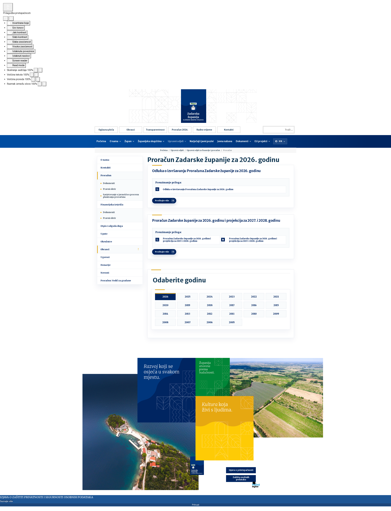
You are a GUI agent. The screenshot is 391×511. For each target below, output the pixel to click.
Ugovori (105, 257)
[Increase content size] (40, 70)
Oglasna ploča (106, 129)
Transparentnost (155, 129)
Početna (101, 141)
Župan (128, 141)
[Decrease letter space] (40, 84)
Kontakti (229, 129)
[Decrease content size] (36, 70)
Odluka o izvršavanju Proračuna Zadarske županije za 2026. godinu (206, 171)
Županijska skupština (150, 141)
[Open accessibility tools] (8, 7)
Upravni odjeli (175, 141)
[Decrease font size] (32, 74)
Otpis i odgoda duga (111, 226)
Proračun (105, 175)
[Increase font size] (36, 74)
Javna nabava (224, 141)
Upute (104, 233)
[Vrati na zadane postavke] (5, 18)
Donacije (105, 265)
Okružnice (106, 241)
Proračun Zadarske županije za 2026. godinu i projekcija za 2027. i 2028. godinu (216, 220)
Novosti (104, 272)
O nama (114, 141)
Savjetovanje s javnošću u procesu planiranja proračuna (121, 195)
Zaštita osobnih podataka (241, 478)
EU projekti (261, 141)
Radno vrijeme (204, 129)
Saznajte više (6, 501)
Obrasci (130, 129)
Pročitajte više (162, 200)
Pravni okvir (109, 189)
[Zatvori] (11, 18)
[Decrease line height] (33, 79)
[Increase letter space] (44, 84)
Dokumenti (242, 141)
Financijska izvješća (111, 204)
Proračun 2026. (180, 129)
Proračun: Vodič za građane (115, 280)
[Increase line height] (38, 79)
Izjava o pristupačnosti (241, 470)
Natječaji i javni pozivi (202, 141)
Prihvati (195, 505)
